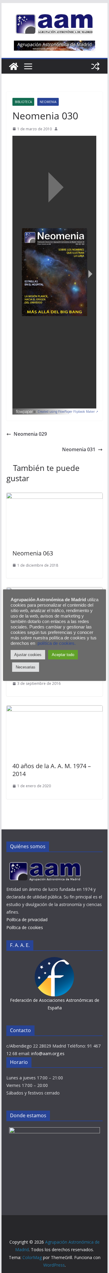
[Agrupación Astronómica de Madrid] (13, 66)
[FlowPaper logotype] (26, 410)
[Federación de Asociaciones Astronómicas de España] (54, 961)
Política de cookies (24, 927)
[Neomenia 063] (54, 497)
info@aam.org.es (47, 1053)
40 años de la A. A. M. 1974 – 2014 (51, 770)
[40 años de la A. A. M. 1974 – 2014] (54, 709)
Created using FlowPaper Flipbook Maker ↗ (68, 411)
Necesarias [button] (25, 667)
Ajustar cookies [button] (27, 654)
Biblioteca (23, 102)
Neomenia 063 (32, 553)
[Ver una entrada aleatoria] (95, 66)
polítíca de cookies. (57, 643)
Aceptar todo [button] (63, 654)
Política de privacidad (27, 919)
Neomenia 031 (78, 449)
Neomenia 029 (30, 434)
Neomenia (48, 102)
